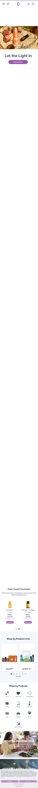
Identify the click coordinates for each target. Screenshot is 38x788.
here (2, 777)
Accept (10, 781)
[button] (17, 47)
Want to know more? (19, 784)
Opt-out (28, 781)
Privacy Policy (19, 786)
